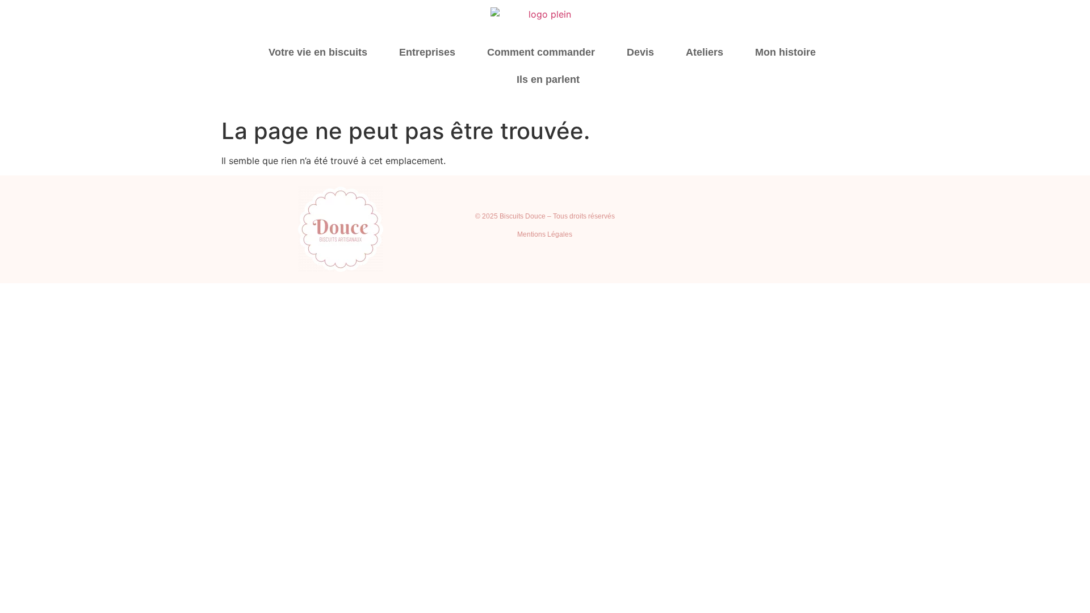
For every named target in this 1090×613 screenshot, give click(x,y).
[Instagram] (734, 229)
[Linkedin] (766, 229)
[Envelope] (828, 229)
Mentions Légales (544, 234)
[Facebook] (797, 229)
